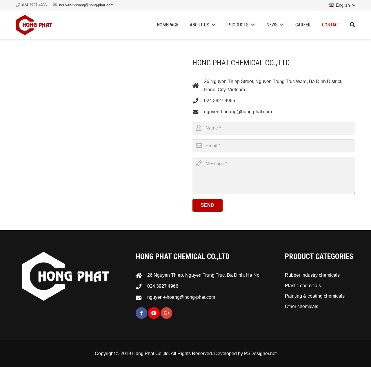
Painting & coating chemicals (315, 296)
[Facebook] (141, 313)
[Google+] (166, 313)
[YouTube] (154, 313)
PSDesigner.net (260, 353)
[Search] (352, 25)
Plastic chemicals (303, 285)
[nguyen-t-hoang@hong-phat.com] (198, 111)
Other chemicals (301, 306)
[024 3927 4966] (198, 100)
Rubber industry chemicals (312, 275)
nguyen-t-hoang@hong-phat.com (86, 5)
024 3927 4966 (34, 5)
